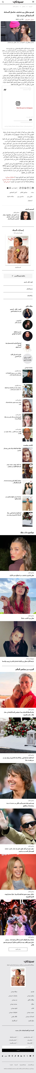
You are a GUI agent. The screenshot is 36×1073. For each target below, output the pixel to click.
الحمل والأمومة (13, 1043)
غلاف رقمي (14, 1016)
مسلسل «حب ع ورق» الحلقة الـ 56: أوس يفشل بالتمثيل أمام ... (13, 374)
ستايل (32, 1004)
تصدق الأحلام (30, 289)
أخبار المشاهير (13, 192)
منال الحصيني (18, 356)
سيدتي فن (7, 182)
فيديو (32, 991)
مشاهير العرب (18, 400)
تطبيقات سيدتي (13, 1012)
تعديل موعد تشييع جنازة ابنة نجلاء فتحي (13, 403)
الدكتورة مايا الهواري (16, 334)
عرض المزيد (18, 949)
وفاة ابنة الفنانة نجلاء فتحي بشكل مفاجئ (12, 449)
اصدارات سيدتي (30, 1016)
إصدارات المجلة (18, 230)
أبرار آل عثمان (18, 323)
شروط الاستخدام (31, 1065)
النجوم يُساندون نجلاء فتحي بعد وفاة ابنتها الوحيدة (12, 418)
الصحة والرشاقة (13, 1037)
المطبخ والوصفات (12, 1040)
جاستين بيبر (20, 196)
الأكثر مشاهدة (28, 445)
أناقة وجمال (29, 1043)
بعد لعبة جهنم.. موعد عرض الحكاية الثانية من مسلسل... (14, 466)
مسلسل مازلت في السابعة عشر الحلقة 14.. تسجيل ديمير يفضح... (13, 389)
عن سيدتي (14, 1000)
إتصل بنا (11, 1065)
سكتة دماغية (10, 196)
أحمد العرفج (18, 347)
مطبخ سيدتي (30, 996)
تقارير (32, 1008)
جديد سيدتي (29, 367)
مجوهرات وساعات (30, 659)
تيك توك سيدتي (7, 179)
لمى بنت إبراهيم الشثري (16, 311)
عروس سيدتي (30, 1012)
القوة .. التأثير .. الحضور (28, 282)
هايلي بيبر (29, 196)
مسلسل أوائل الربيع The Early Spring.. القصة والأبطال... (12, 482)
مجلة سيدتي (14, 991)
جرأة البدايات (30, 296)
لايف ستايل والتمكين (28, 1037)
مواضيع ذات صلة (27, 532)
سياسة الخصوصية (23, 1065)
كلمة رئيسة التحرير (19, 276)
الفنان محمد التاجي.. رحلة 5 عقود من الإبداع (12, 432)
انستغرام (30, 200)
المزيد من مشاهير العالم (24, 669)
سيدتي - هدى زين (29, 19)
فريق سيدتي (14, 1008)
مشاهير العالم (23, 192)
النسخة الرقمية (18, 267)
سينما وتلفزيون (18, 371)
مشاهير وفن (29, 1040)
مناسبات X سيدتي (13, 996)
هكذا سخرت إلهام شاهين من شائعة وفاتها (13, 498)
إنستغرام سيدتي (10, 177)
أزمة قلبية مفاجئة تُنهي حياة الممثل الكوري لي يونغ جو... (13, 514)
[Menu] (33, 2)
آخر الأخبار (14, 1021)
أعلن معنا (16, 1065)
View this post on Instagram (24, 108)
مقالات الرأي (29, 306)
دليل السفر (31, 1021)
